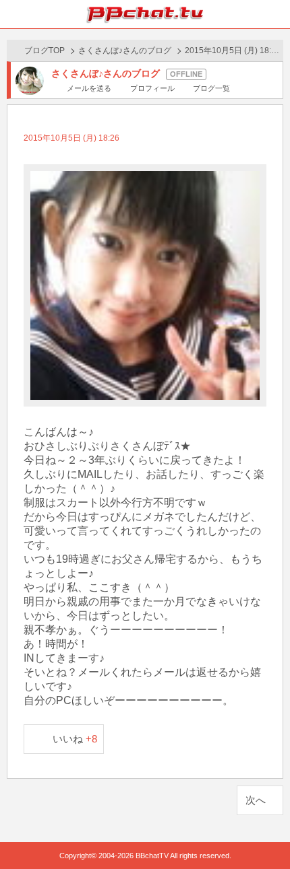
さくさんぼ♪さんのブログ (124, 50)
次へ (255, 800)
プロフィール (152, 88)
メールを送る (89, 88)
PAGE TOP (266, 833)
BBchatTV (145, 14)
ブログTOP (44, 50)
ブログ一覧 (211, 88)
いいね (75, 738)
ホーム (14, 14)
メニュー (276, 14)
